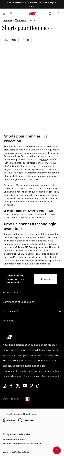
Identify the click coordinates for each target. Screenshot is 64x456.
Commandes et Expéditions (18, 302)
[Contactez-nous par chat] (57, 450)
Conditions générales (14, 439)
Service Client (11, 292)
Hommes (7, 20)
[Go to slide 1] (30, 6)
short (44, 159)
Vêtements (20, 20)
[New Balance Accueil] (32, 13)
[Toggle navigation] (4, 13)
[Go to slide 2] (32, 6)
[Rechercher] (50, 13)
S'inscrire (46, 279)
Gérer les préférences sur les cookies (22, 443)
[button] (11, 13)
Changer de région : (11, 399)
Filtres (12, 39)
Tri (27, 39)
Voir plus (52, 2)
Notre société (10, 311)
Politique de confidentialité (16, 434)
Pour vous (8, 320)
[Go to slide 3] (34, 6)
